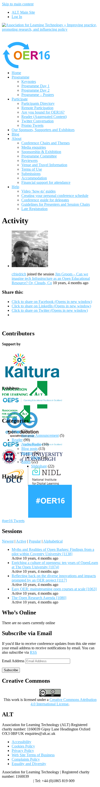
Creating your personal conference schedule (54, 196)
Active (21, 541)
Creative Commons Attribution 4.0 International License (64, 702)
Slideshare (39, 466)
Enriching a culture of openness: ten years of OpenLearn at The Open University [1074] (55, 565)
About (16, 138)
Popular (35, 541)
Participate (20, 99)
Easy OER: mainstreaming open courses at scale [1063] (54, 589)
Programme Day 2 (35, 90)
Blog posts (29, 449)
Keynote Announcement (40, 435)
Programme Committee (39, 156)
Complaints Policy (26, 759)
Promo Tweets (32, 125)
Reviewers (29, 160)
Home (16, 73)
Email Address (13, 661)
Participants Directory (38, 103)
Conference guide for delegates (45, 200)
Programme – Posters (37, 95)
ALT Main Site (23, 12)
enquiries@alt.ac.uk (17, 781)
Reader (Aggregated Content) (44, 117)
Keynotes (28, 81)
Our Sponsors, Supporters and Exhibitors (43, 130)
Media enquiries (33, 147)
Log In (17, 17)
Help (15, 187)
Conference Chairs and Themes (45, 143)
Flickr (35, 457)
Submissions (31, 174)
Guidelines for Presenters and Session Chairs (55, 204)
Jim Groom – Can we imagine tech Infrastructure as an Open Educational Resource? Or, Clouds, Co (51, 278)
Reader (17, 440)
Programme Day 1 (35, 86)
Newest (8, 541)
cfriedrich (19, 274)
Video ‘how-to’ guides (38, 191)
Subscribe (11, 670)
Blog (15, 134)
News (16, 431)
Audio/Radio (31, 444)
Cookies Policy (23, 746)
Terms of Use (31, 169)
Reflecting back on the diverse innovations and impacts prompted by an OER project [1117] (54, 578)
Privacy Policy (23, 750)
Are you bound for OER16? (43, 112)
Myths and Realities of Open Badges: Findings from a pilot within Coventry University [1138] (53, 551)
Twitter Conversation (37, 121)
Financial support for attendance (45, 182)
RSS (33, 652)
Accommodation (34, 178)
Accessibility (21, 742)
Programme (20, 77)
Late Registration (34, 209)
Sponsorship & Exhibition (41, 152)
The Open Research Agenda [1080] (39, 598)
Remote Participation (37, 108)
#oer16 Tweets (13, 521)
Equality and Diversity (29, 764)
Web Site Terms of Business (33, 755)
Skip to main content (17, 4)
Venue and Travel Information (44, 165)
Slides (26, 462)
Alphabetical (53, 541)
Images (26, 453)
